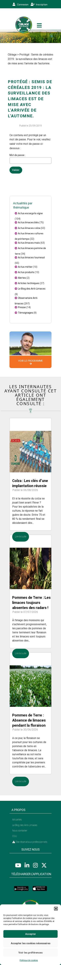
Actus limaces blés (28, 222)
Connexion (22, 4)
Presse (22, 307)
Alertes (22, 277)
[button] (56, 908)
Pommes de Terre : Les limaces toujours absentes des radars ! (31, 602)
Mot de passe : (17, 155)
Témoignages (25, 312)
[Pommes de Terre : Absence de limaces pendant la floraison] (30, 679)
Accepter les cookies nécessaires (30, 943)
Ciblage (12, 54)
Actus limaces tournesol (31, 257)
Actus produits (26, 272)
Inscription (41, 4)
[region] (30, 36)
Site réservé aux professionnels (31, 842)
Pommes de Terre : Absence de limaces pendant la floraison (29, 720)
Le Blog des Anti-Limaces (31, 288)
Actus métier (25, 266)
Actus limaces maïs (29, 242)
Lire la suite (20, 536)
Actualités (17, 819)
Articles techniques (28, 283)
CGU (14, 836)
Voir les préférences (30, 952)
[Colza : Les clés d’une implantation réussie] (30, 445)
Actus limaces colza (29, 228)
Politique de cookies (29, 960)
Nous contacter (19, 830)
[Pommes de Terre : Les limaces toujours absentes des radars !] (30, 562)
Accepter (30, 934)
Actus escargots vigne (30, 213)
